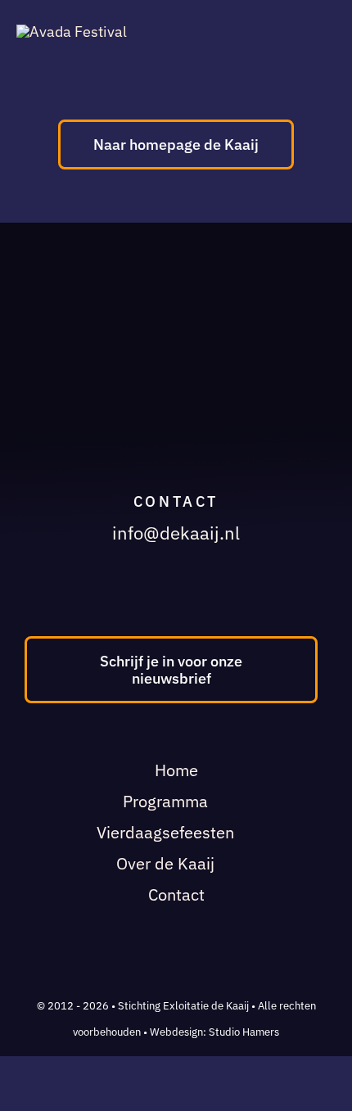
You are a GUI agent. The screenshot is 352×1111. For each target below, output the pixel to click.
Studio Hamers (244, 1032)
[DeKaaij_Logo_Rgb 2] (71, 31)
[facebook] (155, 593)
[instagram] (187, 593)
